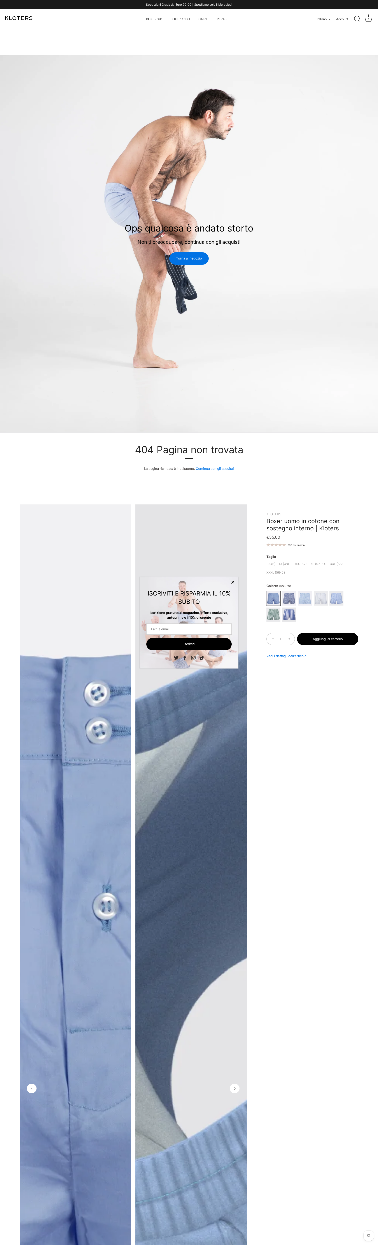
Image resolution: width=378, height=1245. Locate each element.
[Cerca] (357, 19)
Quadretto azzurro (336, 598)
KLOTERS (273, 514)
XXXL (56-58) (276, 573)
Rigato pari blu (289, 598)
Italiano (322, 19)
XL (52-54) (318, 564)
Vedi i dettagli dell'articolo (286, 656)
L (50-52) (299, 564)
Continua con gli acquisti (215, 469)
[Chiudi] (233, 582)
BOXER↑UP (154, 19)
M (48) (284, 564)
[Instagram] (193, 657)
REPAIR (222, 19)
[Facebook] (185, 657)
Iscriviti (189, 644)
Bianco (321, 598)
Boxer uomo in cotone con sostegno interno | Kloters (303, 524)
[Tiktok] (202, 657)
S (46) (270, 564)
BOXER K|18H (180, 19)
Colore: (278, 586)
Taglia (271, 557)
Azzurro (273, 598)
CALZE (203, 19)
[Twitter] (176, 657)
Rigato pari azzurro (305, 598)
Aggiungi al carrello (328, 639)
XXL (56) (336, 564)
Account (342, 19)
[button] (32, 1088)
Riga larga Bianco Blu (289, 615)
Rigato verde (273, 615)
